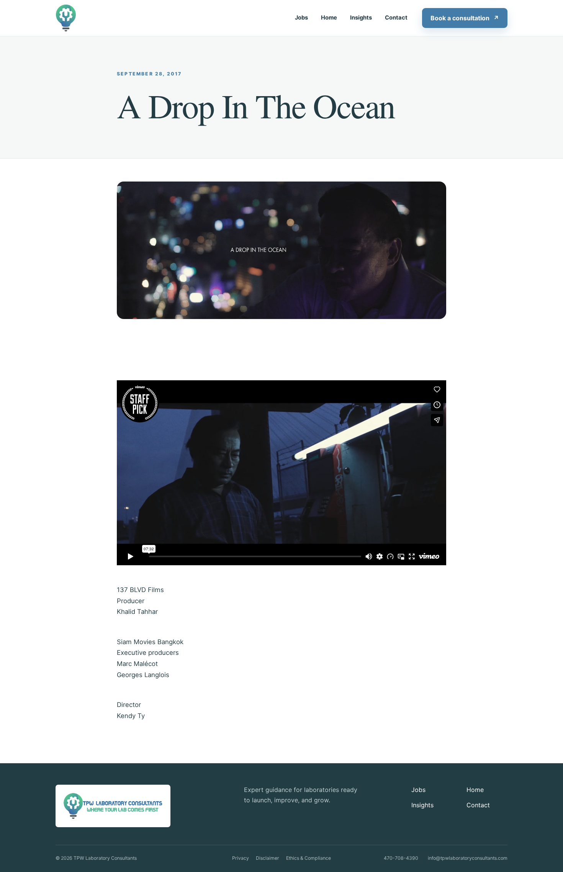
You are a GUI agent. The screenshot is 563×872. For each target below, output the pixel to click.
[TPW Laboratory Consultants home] (67, 18)
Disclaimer (267, 858)
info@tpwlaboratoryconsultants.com (467, 858)
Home (329, 17)
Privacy (240, 858)
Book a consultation (464, 18)
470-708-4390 (401, 858)
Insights (361, 17)
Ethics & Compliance (308, 858)
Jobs (301, 17)
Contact (396, 17)
